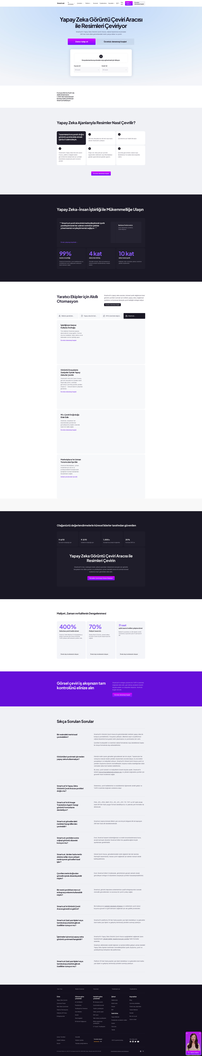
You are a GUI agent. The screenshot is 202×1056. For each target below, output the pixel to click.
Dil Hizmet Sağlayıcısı (80, 1021)
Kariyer (113, 1006)
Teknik (113, 1029)
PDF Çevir (95, 1015)
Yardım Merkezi (134, 1009)
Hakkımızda (114, 1000)
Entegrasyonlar (61, 1016)
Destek (131, 1013)
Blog (131, 1000)
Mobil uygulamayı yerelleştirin (97, 1022)
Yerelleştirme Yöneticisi (81, 1008)
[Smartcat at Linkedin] (133, 1041)
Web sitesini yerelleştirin (99, 1018)
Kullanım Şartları (79, 1040)
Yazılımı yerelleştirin (98, 1008)
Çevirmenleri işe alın (98, 1005)
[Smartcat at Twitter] (135, 1041)
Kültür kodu (114, 1003)
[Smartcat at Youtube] (138, 1041)
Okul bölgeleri (78, 1018)
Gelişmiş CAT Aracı (62, 1013)
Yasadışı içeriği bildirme (81, 1043)
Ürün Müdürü (78, 1011)
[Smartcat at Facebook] (130, 1041)
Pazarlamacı (78, 1005)
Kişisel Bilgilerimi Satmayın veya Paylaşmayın (120, 1051)
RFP (112, 1009)
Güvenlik (77, 1037)
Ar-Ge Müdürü (78, 1002)
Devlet (77, 1015)
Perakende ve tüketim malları (119, 1020)
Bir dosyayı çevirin (98, 1002)
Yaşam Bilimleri (115, 1017)
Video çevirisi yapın (98, 1011)
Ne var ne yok (133, 1016)
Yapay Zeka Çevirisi (62, 1000)
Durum (58, 1043)
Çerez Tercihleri (61, 1037)
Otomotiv (113, 1026)
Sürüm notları (133, 1019)
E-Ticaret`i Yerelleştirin (99, 1026)
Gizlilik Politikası (61, 1040)
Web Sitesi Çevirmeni (62, 1006)
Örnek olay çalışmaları (135, 1006)
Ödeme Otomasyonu (62, 1009)
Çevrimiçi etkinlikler (135, 1003)
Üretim (113, 1023)
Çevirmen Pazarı (61, 1003)
